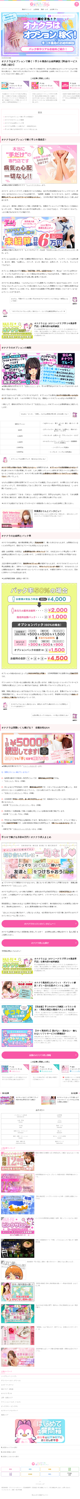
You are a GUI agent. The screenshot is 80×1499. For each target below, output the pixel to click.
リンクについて (5, 1490)
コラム (76, 58)
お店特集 (36, 9)
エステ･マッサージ (7, 1385)
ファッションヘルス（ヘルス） (11, 1402)
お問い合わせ (66, 1487)
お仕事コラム (54, 9)
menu (76, 5)
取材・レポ (44, 9)
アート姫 (13, 814)
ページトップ (40, 1484)
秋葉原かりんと (41, 404)
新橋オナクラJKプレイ (13, 793)
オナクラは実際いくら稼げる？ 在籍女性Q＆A (20, 126)
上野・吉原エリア (7, 1397)
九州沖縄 (10, 1474)
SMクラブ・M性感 (7, 1389)
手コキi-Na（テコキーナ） (20, 805)
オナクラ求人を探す (40, 943)
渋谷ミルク (9, 781)
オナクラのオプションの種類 (14, 120)
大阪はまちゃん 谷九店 (21, 829)
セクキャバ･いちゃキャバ (9, 1410)
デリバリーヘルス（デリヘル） (11, 1380)
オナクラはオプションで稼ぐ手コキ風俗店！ (19, 117)
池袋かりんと (30, 386)
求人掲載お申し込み (55, 1487)
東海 (49, 1469)
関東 (10, 1469)
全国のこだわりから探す (11, 1456)
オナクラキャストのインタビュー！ (40, 924)
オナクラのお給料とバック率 (14, 123)
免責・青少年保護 (17, 1490)
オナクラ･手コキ (6, 1393)
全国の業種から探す (9, 1452)
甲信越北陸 (70, 1474)
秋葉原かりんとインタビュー (47, 511)
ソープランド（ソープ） (9, 1376)
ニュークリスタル (33, 185)
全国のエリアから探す (10, 1447)
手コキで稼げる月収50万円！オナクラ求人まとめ (21, 129)
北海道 (30, 1474)
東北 (49, 1474)
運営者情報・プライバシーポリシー (11, 1487)
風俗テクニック (26, 9)
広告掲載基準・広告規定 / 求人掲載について (35, 1487)
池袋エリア (4, 1415)
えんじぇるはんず (30, 766)
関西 (30, 1469)
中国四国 (69, 1469)
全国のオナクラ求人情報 (40, 1055)
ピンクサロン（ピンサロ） (10, 1406)
